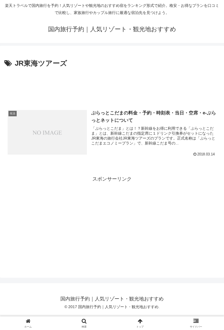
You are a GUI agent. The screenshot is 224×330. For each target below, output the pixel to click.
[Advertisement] (112, 85)
